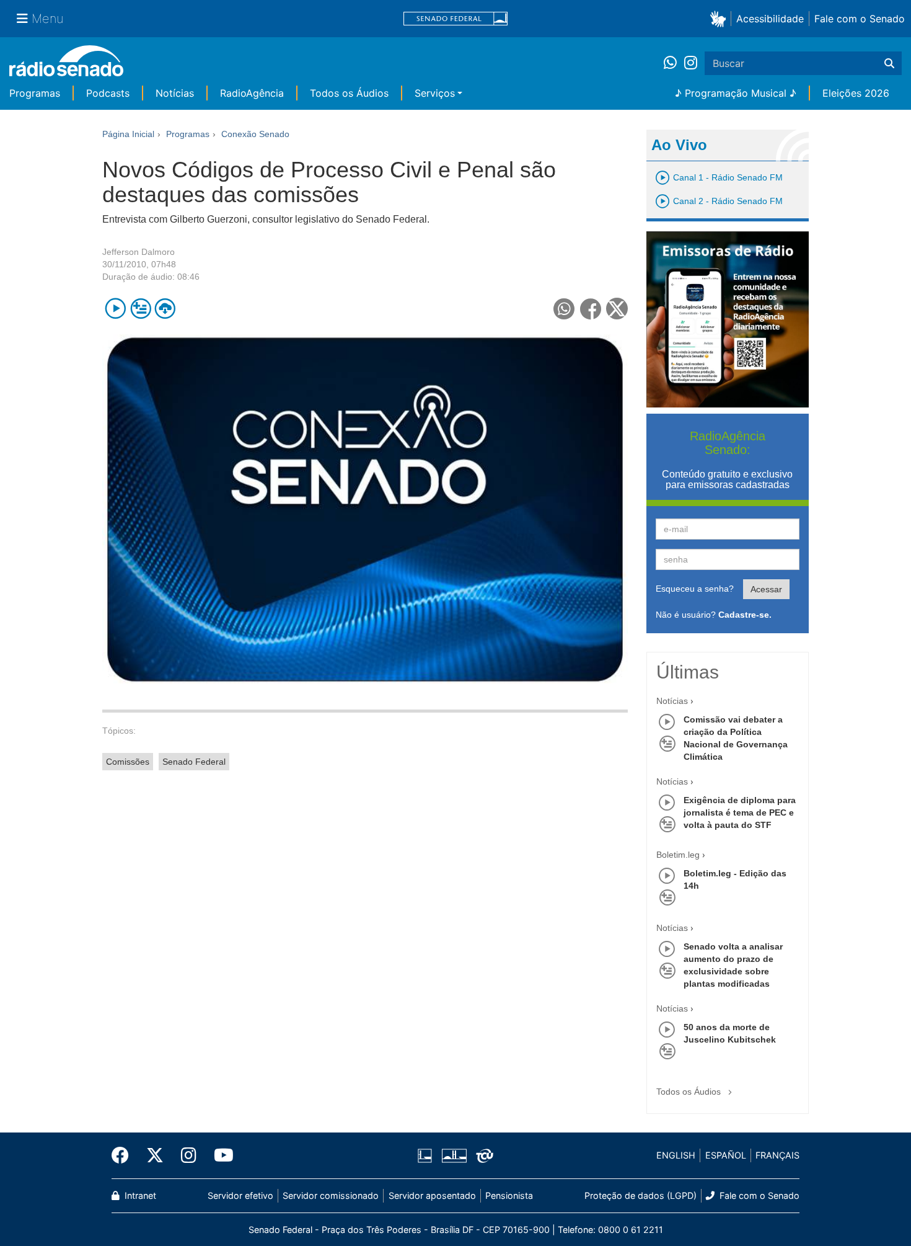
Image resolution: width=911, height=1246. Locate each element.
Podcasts (108, 93)
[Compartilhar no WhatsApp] (564, 308)
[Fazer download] (165, 308)
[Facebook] (125, 1155)
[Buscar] (889, 63)
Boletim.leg (678, 855)
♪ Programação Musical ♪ (735, 93)
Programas (34, 93)
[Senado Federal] (455, 19)
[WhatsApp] (674, 63)
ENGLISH (675, 1155)
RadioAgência (252, 93)
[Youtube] (219, 1155)
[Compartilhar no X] (617, 308)
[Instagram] (690, 63)
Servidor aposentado (432, 1195)
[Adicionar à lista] (140, 308)
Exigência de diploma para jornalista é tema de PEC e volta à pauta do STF (740, 812)
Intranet (139, 1195)
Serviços (435, 93)
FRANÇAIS (777, 1155)
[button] (720, 18)
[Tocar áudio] (115, 308)
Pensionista (509, 1195)
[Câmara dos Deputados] (427, 1155)
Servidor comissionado (331, 1195)
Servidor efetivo (240, 1195)
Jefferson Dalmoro (138, 252)
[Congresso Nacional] (453, 1155)
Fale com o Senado (859, 18)
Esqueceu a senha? (695, 589)
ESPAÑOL (725, 1155)
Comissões (127, 762)
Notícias (175, 93)
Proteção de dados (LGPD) (640, 1195)
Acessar (766, 589)
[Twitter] (155, 1155)
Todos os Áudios (349, 93)
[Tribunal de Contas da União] (482, 1155)
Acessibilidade (770, 18)
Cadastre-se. (745, 615)
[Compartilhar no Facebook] (590, 308)
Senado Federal (194, 762)
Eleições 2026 (855, 93)
